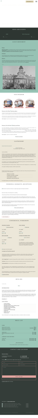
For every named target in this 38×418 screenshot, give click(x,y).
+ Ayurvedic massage (7, 304)
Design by (30, 412)
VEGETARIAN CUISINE (11, 176)
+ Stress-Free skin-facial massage (9, 309)
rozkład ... (27, 403)
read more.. (26, 56)
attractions (17, 24)
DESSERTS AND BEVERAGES (13, 178)
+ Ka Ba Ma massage (7, 308)
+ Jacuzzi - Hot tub (7, 311)
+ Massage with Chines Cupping (9, 306)
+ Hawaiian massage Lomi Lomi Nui (9, 307)
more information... (5, 216)
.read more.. (21, 51)
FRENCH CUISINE (10, 173)
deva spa (6, 24)
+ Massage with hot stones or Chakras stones (11, 305)
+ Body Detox (6, 310)
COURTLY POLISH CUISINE (12, 175)
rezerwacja (30, 1)
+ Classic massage (7, 303)
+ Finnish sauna (6, 312)
